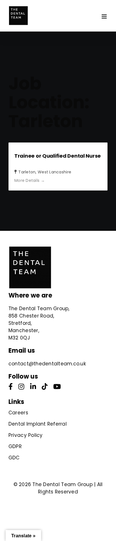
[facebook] (10, 386)
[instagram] (21, 386)
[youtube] (57, 386)
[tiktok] (45, 386)
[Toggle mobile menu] (105, 16)
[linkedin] (33, 386)
